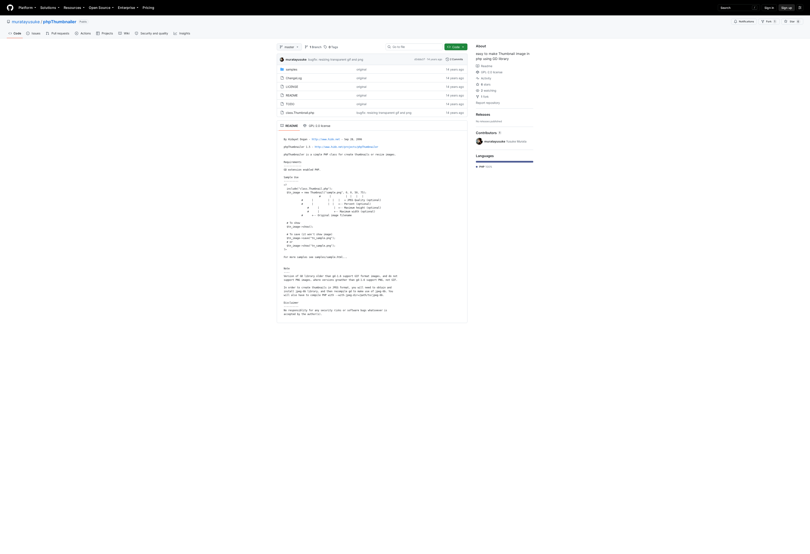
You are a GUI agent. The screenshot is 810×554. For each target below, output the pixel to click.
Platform (26, 7)
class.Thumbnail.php (300, 112)
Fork (770, 21)
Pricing (148, 7)
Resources (72, 7)
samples (291, 69)
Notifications (746, 21)
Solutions (48, 7)
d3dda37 (419, 59)
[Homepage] (10, 7)
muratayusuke (26, 21)
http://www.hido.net (326, 139)
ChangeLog (294, 78)
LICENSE (292, 86)
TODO (290, 104)
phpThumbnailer (59, 21)
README (292, 95)
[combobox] (416, 47)
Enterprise (126, 7)
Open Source (99, 7)
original (361, 69)
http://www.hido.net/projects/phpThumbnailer (346, 146)
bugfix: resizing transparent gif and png (335, 59)
